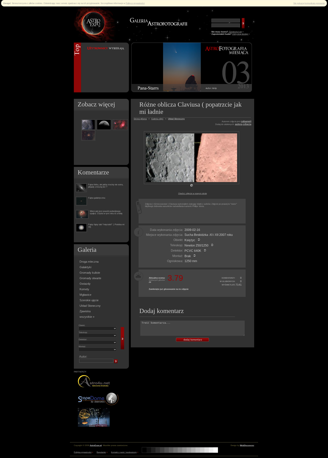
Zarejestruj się (235, 32)
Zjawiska (85, 311)
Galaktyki (85, 267)
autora (238, 124)
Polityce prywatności (135, 3)
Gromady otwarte (90, 278)
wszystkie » (87, 316)
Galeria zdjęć (157, 119)
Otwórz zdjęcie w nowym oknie (192, 193)
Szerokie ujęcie (89, 300)
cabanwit (246, 121)
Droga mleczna (89, 261)
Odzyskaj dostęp (240, 34)
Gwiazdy (85, 283)
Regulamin (101, 452)
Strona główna (140, 119)
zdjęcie (247, 124)
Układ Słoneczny (90, 305)
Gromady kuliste (90, 272)
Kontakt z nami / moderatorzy (124, 452)
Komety (84, 289)
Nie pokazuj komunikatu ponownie (309, 3)
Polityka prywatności (82, 452)
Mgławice (85, 294)
